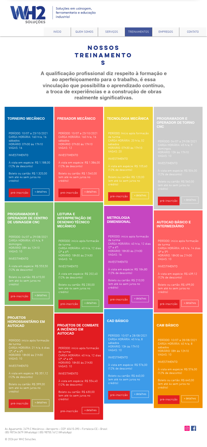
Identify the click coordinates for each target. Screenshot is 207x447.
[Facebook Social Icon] (193, 428)
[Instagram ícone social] (187, 428)
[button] (19, 193)
